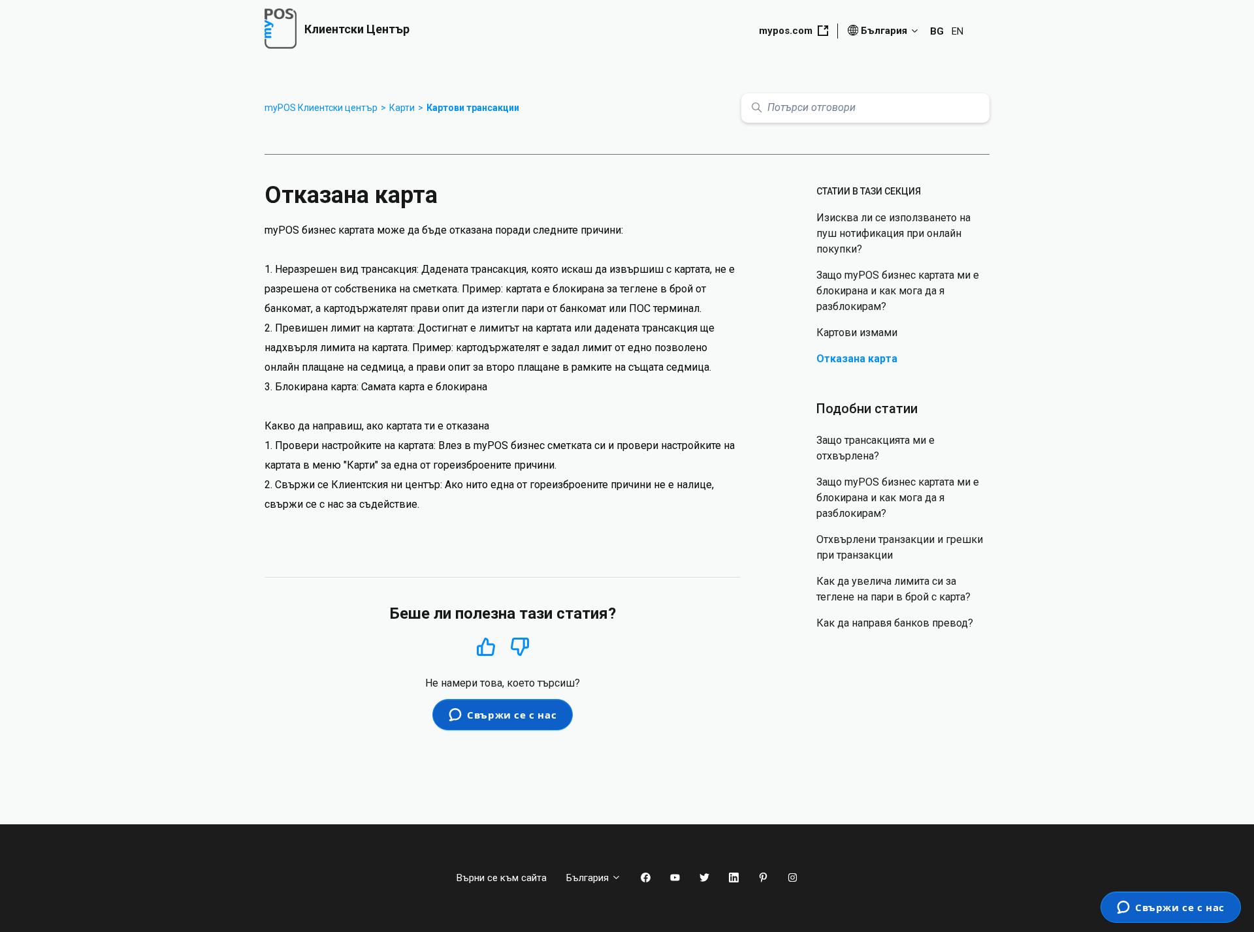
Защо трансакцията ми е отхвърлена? (875, 448)
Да (486, 646)
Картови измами (856, 332)
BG (937, 31)
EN (957, 31)
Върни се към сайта (502, 878)
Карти (402, 107)
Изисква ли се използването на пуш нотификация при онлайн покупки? (893, 233)
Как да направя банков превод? (894, 623)
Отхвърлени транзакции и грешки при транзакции (899, 547)
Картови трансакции (472, 107)
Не (519, 647)
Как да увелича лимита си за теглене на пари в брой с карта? (893, 589)
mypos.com (785, 31)
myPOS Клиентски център (321, 107)
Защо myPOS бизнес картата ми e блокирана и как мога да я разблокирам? (897, 291)
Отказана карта (856, 358)
